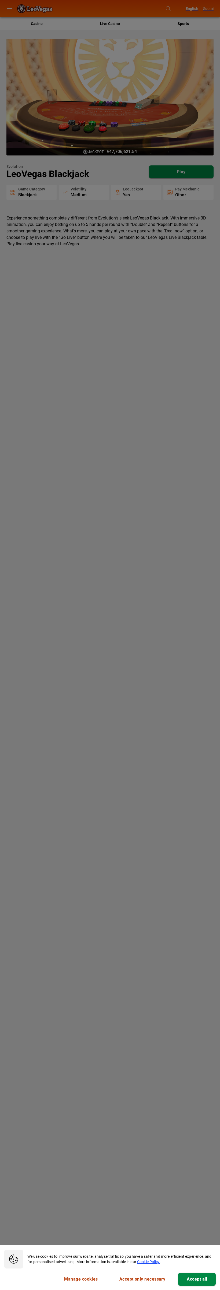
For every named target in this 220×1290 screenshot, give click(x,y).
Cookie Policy (148, 1262)
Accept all (197, 1279)
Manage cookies (81, 1279)
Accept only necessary (142, 1279)
